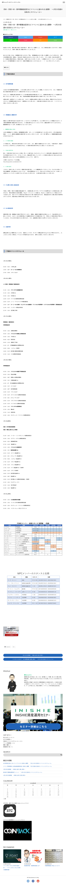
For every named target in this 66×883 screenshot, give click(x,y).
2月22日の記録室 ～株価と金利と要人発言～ (33, 655)
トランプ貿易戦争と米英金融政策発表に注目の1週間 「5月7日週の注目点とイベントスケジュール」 (27, 766)
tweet (25, 37)
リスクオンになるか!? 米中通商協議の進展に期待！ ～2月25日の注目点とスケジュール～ (33, 659)
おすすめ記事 (6, 739)
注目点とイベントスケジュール (10, 741)
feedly (55, 40)
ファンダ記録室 (7, 743)
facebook (11, 37)
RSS (40, 40)
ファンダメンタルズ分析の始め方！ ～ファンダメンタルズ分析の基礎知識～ (11, 867)
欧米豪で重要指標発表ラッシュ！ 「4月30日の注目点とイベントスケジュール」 (23, 772)
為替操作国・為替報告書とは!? (32, 865)
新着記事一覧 (6, 746)
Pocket (25, 40)
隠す (8, 67)
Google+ (40, 37)
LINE (11, 40)
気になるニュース (7, 737)
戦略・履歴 (6, 745)
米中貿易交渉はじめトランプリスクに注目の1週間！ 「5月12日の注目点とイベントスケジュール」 (27, 763)
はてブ (55, 37)
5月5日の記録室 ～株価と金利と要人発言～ (14, 769)
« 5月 (4, 798)
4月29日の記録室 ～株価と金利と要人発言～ (14, 775)
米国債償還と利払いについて (52, 865)
